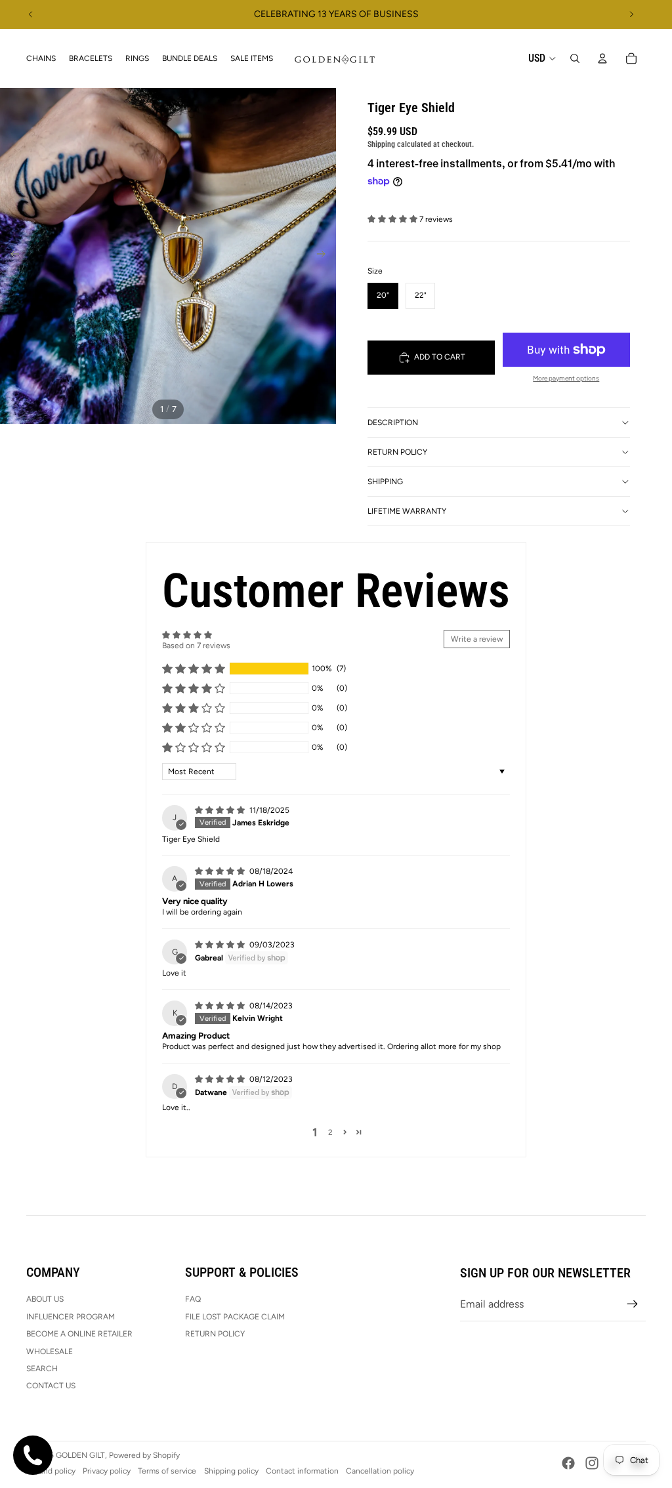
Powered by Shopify (144, 1455)
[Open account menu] (602, 58)
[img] (221, 810)
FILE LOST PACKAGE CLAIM (235, 1316)
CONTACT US (50, 1385)
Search (42, 1368)
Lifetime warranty (407, 511)
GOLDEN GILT (80, 1455)
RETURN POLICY (215, 1333)
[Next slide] (631, 14)
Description (393, 422)
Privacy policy (107, 1471)
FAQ (193, 1299)
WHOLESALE (49, 1351)
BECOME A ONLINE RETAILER (79, 1333)
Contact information (302, 1471)
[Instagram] (592, 1463)
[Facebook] (568, 1463)
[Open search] (574, 58)
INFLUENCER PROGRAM (70, 1316)
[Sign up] (633, 1304)
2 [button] (330, 1132)
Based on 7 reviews (196, 645)
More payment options (566, 378)
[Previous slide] (30, 14)
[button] (393, 219)
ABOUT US (45, 1299)
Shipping (385, 481)
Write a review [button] (477, 639)
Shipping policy (231, 1471)
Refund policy (50, 1471)
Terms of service (167, 1471)
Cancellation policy (380, 1471)
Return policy (397, 452)
